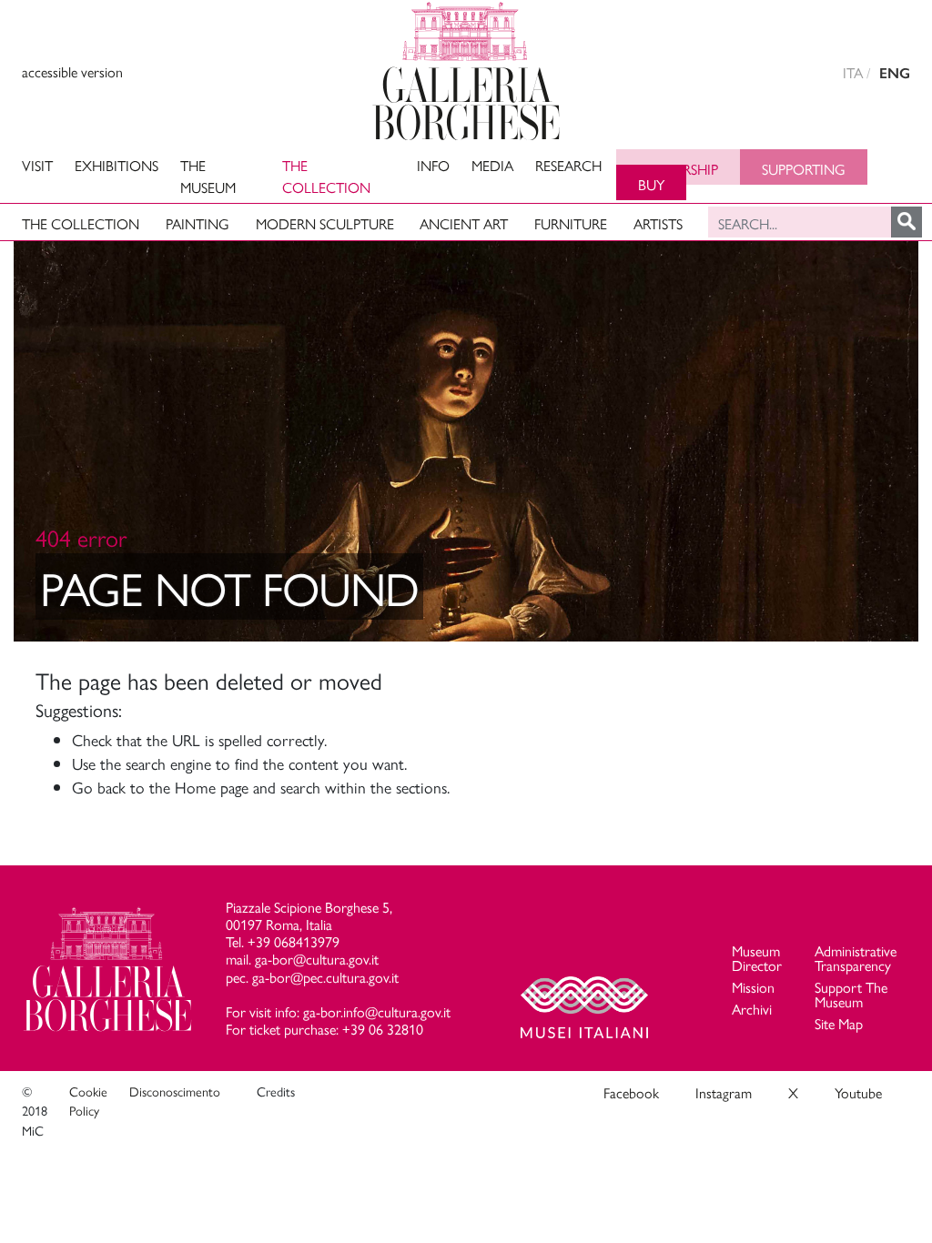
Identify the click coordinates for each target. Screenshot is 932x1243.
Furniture (570, 223)
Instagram (723, 1092)
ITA (853, 72)
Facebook (631, 1092)
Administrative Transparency (856, 957)
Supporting (804, 168)
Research (568, 165)
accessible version (72, 71)
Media (492, 165)
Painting (197, 223)
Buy (651, 184)
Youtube (858, 1092)
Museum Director (757, 957)
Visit (37, 165)
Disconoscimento (174, 1091)
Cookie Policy (88, 1101)
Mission (753, 986)
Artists (658, 223)
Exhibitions (116, 165)
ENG (894, 73)
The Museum (208, 176)
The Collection (326, 176)
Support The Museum (851, 994)
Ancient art (464, 223)
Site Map (839, 1023)
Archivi (752, 1008)
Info (433, 165)
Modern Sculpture (325, 223)
